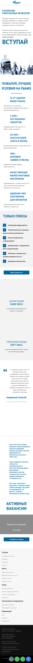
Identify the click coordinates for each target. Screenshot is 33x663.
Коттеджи (4, 559)
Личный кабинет (6, 651)
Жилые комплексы (7, 588)
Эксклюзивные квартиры (9, 608)
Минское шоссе (6, 581)
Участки (4, 565)
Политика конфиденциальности (10, 649)
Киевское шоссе (6, 578)
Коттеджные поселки (8, 556)
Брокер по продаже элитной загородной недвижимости (16, 528)
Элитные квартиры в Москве (10, 591)
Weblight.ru (19, 631)
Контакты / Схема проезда (9, 647)
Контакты (4, 618)
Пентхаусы (5, 597)
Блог (3, 615)
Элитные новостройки (8, 594)
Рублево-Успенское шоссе (10, 575)
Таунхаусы (5, 562)
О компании (5, 621)
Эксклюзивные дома (8, 605)
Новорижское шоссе (8, 572)
